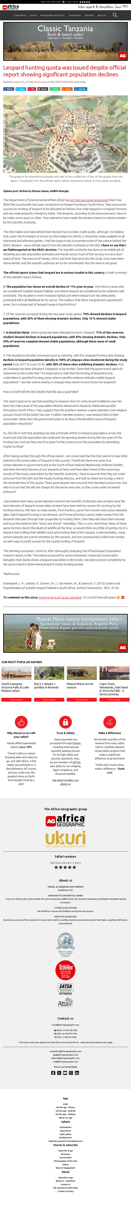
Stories (33, 15)
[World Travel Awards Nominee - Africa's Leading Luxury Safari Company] (65, 957)
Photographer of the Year (52, 15)
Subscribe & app (65, 1151)
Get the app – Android (65, 1111)
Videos (65, 1164)
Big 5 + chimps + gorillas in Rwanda (46, 685)
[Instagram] (71, 1073)
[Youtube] (65, 1073)
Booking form (65, 1138)
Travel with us (20, 15)
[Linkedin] (77, 1073)
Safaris (65, 1121)
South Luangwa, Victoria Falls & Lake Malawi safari (15, 687)
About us (102, 15)
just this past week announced (89, 200)
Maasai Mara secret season (80, 685)
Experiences (65, 1131)
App (65, 1098)
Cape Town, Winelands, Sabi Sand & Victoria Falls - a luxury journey (114, 689)
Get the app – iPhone (65, 1107)
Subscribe (89, 15)
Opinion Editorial (64, 82)
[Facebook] (53, 1073)
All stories (65, 1154)
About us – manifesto (65, 1181)
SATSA (77, 762)
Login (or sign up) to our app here (60, 597)
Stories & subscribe (65, 1145)
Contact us (65, 1184)
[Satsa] (65, 994)
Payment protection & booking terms (66, 1141)
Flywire (77, 743)
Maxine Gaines (41, 82)
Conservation (75, 15)
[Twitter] (59, 1073)
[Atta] (65, 1006)
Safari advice (65, 1134)
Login (65, 1104)
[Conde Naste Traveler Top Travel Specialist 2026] (65, 979)
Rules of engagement (65, 1168)
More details (16, 699)
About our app (65, 1118)
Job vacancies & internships (65, 1188)
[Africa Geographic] (11, 7)
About (65, 1171)
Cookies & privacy (66, 1191)
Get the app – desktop (65, 1114)
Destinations (65, 1127)
